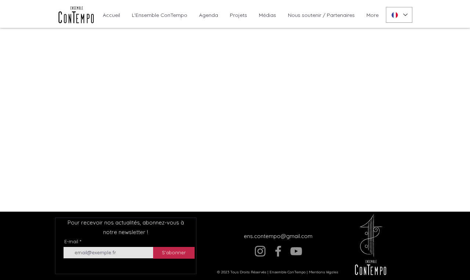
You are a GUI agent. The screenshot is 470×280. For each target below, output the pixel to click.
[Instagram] (260, 251)
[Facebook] (278, 251)
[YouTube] (296, 251)
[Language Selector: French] (399, 15)
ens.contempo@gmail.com (278, 236)
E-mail (71, 241)
